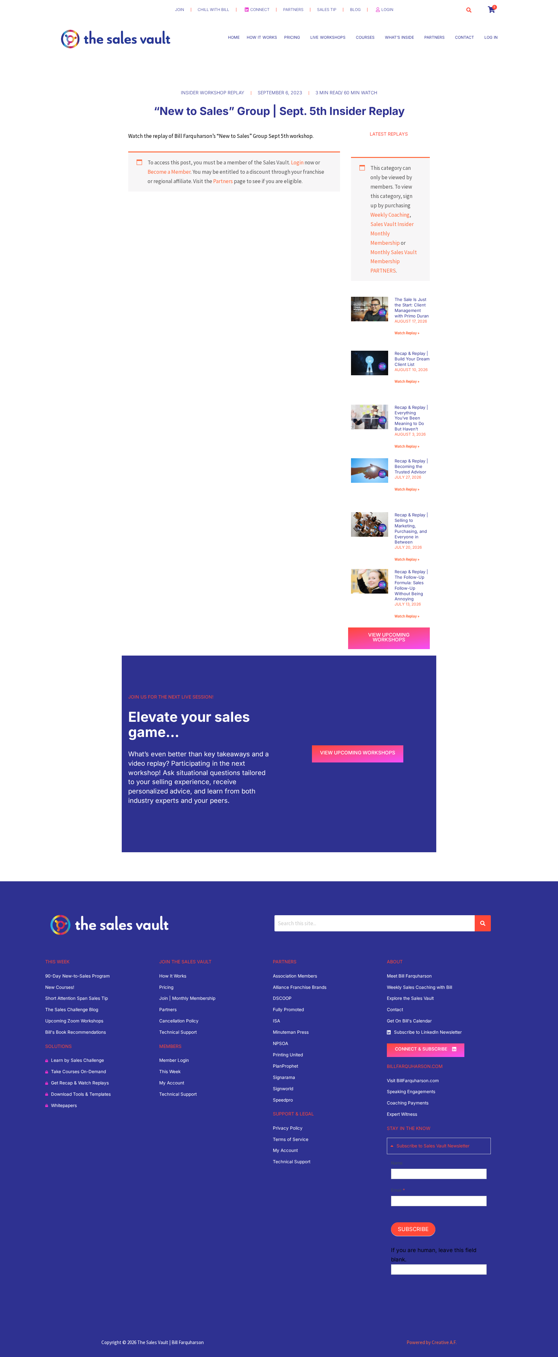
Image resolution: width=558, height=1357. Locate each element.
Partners (434, 37)
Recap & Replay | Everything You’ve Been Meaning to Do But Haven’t (411, 418)
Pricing (292, 37)
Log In (491, 37)
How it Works (262, 37)
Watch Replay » (407, 332)
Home (234, 37)
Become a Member (169, 171)
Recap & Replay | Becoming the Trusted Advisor (411, 466)
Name (397, 1162)
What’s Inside (399, 37)
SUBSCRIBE (413, 1229)
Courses (365, 37)
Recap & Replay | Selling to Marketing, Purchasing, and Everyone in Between (411, 528)
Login (297, 162)
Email (398, 1190)
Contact (464, 37)
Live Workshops (327, 37)
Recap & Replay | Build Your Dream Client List (412, 359)
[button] (293, 37)
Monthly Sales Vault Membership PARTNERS (393, 262)
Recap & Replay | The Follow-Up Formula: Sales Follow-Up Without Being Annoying (411, 585)
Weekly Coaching (389, 214)
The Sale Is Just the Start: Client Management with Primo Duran (412, 307)
